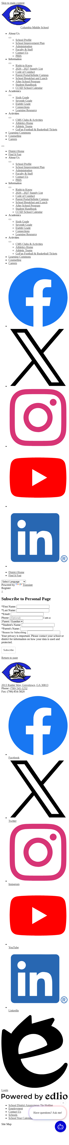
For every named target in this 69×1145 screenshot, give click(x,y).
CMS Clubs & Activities (29, 119)
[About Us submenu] (9, 37)
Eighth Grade (23, 103)
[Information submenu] (9, 63)
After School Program (28, 81)
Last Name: (8, 610)
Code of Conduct (25, 71)
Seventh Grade (24, 100)
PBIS (19, 55)
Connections (23, 107)
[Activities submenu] (9, 117)
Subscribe (8, 650)
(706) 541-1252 (18, 688)
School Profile (23, 39)
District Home (16, 151)
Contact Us (22, 52)
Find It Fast (14, 154)
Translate (28, 584)
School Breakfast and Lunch (31, 78)
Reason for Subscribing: (14, 632)
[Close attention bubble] (63, 1103)
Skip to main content (12, 2)
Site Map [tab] (6, 1124)
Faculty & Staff (24, 49)
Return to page (9, 657)
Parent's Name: (10, 628)
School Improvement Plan (30, 43)
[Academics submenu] (9, 95)
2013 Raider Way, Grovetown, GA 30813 (24, 685)
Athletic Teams (24, 126)
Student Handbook (26, 84)
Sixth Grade (22, 97)
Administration (24, 46)
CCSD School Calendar (29, 87)
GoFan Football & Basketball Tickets (36, 129)
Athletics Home (24, 123)
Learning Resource (26, 110)
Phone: (5, 617)
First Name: (9, 606)
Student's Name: (11, 624)
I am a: (47, 617)
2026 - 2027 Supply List (29, 68)
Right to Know (24, 65)
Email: (6, 614)
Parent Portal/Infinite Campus (32, 75)
